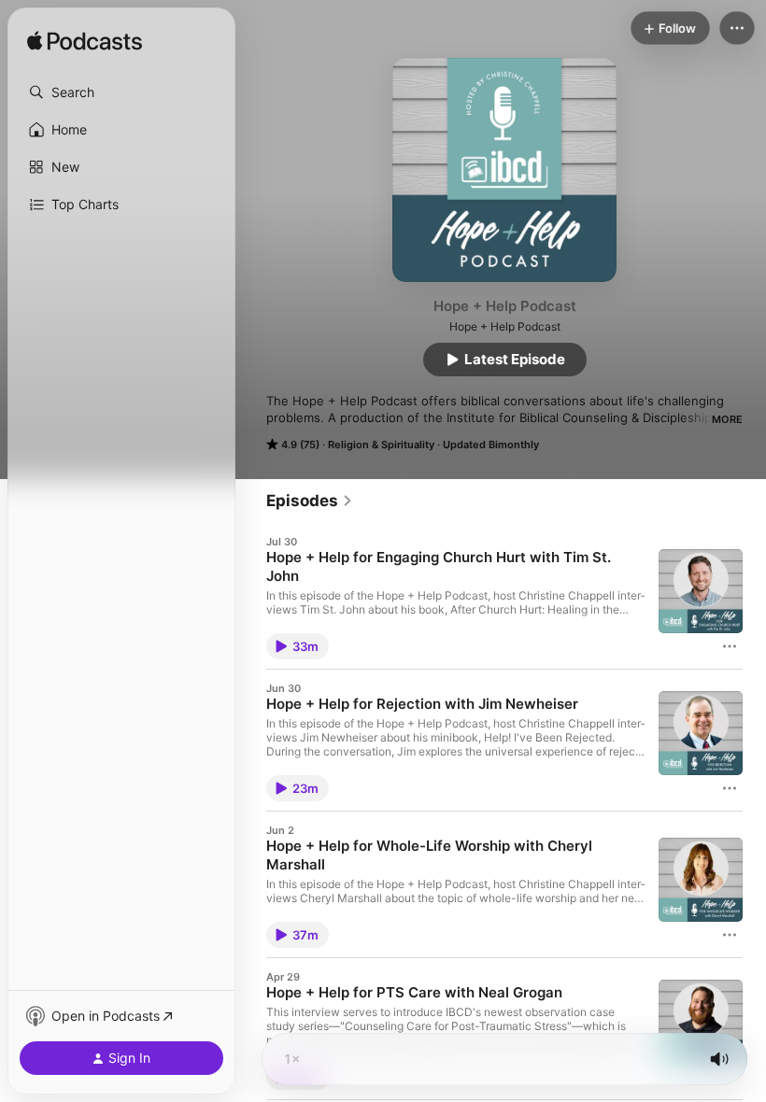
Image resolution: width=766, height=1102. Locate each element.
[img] (84, 42)
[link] (309, 500)
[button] (121, 92)
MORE (727, 419)
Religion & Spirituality (381, 444)
